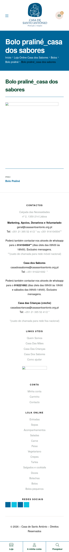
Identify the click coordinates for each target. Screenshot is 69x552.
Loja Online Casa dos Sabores (31, 57)
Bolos (54, 57)
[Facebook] (8, 504)
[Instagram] (20, 504)
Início (8, 57)
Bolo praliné (12, 62)
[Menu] (9, 15)
